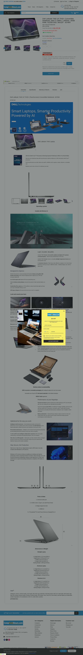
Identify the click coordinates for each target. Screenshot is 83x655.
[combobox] (46, 331)
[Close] (63, 311)
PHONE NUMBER (46, 328)
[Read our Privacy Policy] (62, 338)
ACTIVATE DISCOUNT (53, 341)
